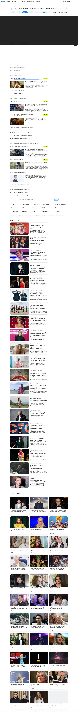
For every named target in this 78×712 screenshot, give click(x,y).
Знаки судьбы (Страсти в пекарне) (21, 195)
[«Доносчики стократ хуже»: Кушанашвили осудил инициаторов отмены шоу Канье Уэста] (58, 603)
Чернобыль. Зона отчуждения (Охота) (22, 132)
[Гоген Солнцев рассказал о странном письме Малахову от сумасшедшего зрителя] (39, 564)
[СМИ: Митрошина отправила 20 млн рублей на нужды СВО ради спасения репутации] (39, 700)
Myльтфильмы (17, 70)
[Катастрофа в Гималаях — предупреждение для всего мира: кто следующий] (19, 622)
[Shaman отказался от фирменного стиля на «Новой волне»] (39, 642)
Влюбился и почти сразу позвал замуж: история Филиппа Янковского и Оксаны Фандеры (37, 240)
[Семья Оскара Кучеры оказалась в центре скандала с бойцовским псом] (58, 506)
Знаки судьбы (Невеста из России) (21, 192)
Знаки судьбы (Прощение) (20, 172)
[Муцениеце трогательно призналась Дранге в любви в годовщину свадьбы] (19, 700)
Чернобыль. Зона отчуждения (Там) (22, 138)
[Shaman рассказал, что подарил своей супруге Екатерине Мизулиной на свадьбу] (39, 603)
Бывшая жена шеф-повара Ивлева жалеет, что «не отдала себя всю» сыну (38, 413)
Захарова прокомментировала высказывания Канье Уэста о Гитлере (38, 480)
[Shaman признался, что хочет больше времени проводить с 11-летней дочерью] (19, 564)
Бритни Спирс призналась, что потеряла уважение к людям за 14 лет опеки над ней (38, 320)
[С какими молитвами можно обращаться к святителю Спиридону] (58, 525)
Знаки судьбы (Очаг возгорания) (21, 65)
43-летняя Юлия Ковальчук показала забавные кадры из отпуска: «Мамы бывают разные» (38, 333)
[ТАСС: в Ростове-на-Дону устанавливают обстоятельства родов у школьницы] (19, 545)
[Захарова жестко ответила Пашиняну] (39, 680)
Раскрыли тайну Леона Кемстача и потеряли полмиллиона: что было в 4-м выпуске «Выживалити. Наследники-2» (38, 307)
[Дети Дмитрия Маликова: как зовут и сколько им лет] (39, 583)
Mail (2, 711)
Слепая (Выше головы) (19, 90)
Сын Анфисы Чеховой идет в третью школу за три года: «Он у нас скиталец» (38, 360)
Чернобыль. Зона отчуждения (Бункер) (23, 135)
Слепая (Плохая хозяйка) (19, 73)
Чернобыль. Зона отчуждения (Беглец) (23, 127)
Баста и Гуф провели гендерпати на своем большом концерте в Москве (38, 293)
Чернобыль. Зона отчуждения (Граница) (23, 130)
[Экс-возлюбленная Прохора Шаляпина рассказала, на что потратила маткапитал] (19, 525)
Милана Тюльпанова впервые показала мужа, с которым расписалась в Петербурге (38, 267)
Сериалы (60, 12)
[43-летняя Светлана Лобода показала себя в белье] (58, 642)
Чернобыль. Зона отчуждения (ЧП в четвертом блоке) (26, 143)
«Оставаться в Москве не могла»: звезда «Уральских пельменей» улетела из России (38, 427)
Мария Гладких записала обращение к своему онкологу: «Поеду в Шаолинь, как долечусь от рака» (38, 347)
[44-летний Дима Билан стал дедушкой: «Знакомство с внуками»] (39, 622)
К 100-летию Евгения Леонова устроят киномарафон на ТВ (36, 466)
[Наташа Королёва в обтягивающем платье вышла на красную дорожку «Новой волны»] (58, 583)
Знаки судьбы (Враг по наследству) (22, 189)
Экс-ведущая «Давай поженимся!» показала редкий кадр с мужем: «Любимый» (37, 280)
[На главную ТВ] (4, 1)
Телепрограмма (13, 5)
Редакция (29, 711)
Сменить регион (58, 8)
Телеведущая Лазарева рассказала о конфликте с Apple (37, 227)
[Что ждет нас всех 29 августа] (58, 661)
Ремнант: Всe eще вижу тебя (20, 146)
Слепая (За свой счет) (19, 93)
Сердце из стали (18, 101)
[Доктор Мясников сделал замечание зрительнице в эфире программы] (19, 603)
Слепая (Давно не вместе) (20, 78)
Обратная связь (73, 711)
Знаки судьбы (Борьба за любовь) (21, 184)
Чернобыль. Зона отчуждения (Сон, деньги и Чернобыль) (23, 115)
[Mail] (2, 1)
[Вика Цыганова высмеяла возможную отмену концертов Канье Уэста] (19, 680)
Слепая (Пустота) (18, 75)
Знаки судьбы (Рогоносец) (20, 67)
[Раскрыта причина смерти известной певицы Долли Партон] (19, 661)
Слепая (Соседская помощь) (20, 98)
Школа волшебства (18, 159)
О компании (6, 711)
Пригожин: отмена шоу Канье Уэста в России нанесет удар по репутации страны (38, 440)
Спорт (66, 12)
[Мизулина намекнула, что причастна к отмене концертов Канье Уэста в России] (39, 525)
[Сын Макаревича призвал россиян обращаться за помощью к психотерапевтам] (58, 545)
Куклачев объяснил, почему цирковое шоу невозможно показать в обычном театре (38, 453)
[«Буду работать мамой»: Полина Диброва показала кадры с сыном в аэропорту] (39, 545)
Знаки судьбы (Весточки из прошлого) (22, 186)
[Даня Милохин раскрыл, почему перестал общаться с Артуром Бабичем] (19, 642)
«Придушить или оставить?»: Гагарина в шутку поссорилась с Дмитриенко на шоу (38, 253)
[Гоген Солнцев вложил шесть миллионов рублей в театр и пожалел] (58, 680)
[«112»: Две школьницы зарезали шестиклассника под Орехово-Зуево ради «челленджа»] (39, 661)
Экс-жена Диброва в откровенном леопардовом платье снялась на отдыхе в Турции (38, 400)
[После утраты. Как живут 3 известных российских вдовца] (39, 506)
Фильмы (54, 12)
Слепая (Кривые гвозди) (19, 96)
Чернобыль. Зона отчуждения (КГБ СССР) (23, 140)
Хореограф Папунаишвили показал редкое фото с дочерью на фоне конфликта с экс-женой (38, 387)
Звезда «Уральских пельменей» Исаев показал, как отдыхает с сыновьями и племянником (38, 373)
